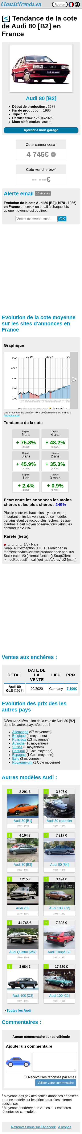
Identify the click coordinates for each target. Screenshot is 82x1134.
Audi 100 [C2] (59, 908)
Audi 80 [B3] (23, 864)
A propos (64, 1127)
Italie (15, 758)
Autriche (18, 743)
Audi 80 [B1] (23, 821)
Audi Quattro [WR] (22, 952)
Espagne (19, 755)
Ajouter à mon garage (41, 130)
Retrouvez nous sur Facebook (33, 1127)
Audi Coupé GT (59, 952)
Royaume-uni (22, 762)
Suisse (17, 747)
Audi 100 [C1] (59, 995)
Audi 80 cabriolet (59, 821)
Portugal (18, 751)
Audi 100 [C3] (23, 995)
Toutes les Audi (19, 1010)
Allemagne (20, 732)
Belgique (19, 736)
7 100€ (72, 689)
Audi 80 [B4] (59, 864)
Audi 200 (22, 908)
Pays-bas (19, 739)
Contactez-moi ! (12, 415)
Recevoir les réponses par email (51, 1077)
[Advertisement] (41, 268)
